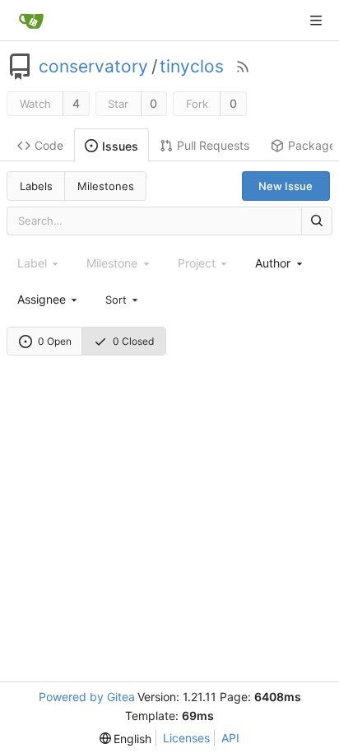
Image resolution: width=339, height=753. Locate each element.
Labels (36, 186)
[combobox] (279, 263)
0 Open (55, 341)
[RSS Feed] (242, 66)
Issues (120, 146)
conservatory (93, 66)
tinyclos (192, 66)
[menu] (123, 299)
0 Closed (133, 341)
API (230, 738)
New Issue (285, 186)
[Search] (316, 221)
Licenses (186, 738)
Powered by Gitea (87, 697)
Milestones (105, 186)
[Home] (31, 20)
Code (49, 145)
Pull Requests (213, 145)
